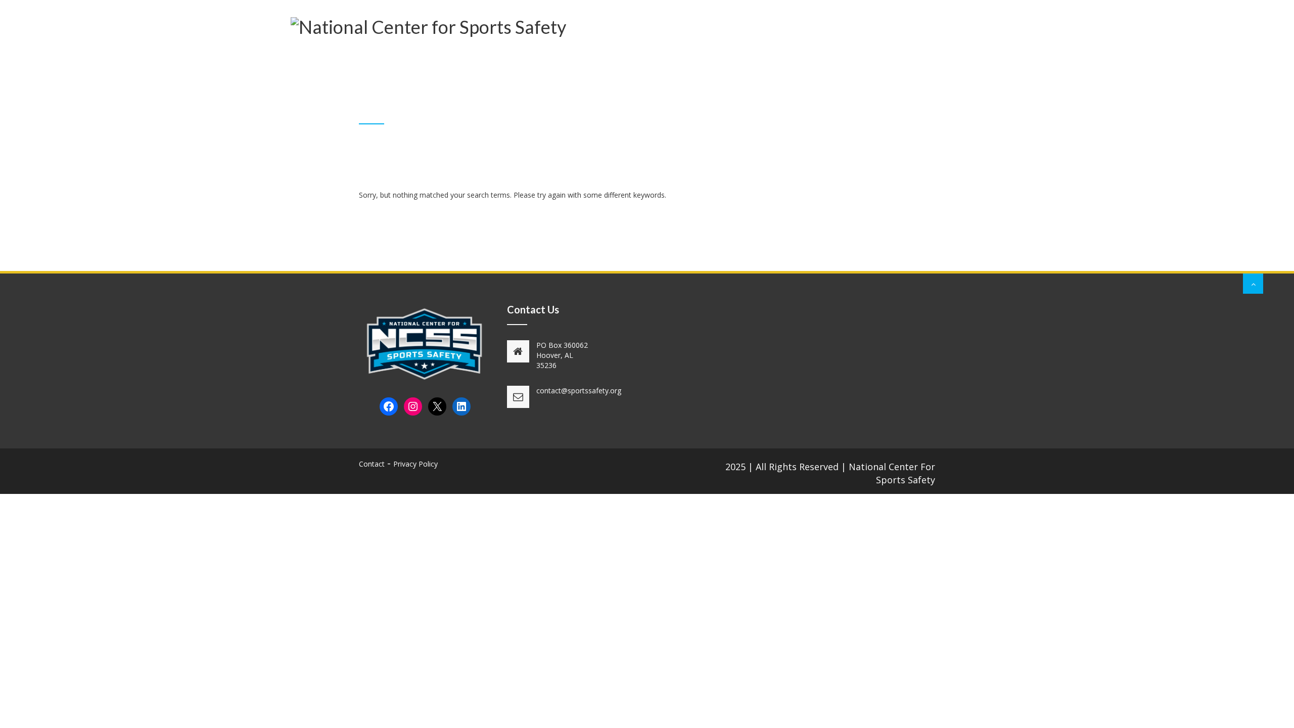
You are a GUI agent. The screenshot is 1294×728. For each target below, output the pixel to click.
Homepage (845, 111)
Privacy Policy (415, 464)
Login (929, 54)
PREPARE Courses (603, 54)
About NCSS (453, 54)
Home (405, 54)
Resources (673, 54)
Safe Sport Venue (819, 54)
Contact (886, 54)
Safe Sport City (739, 54)
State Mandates (522, 54)
